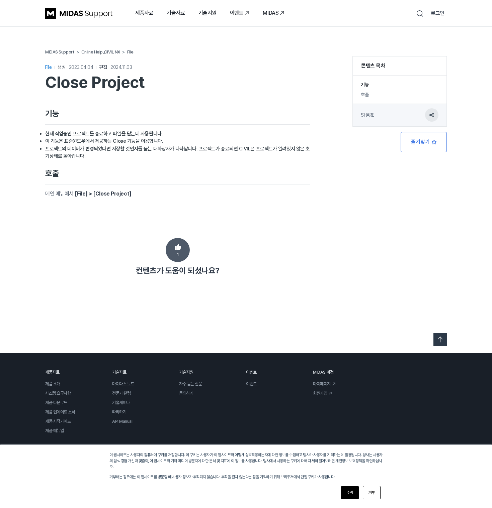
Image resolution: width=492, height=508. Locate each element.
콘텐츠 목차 (373, 65)
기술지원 (207, 13)
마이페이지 (322, 383)
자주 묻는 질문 (190, 383)
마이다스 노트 (123, 383)
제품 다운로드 (56, 402)
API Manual (122, 421)
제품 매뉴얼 (54, 430)
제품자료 (144, 13)
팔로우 (423, 142)
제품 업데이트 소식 (60, 411)
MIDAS (270, 13)
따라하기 (119, 411)
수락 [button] (350, 492)
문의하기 (186, 393)
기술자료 (176, 13)
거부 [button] (371, 492)
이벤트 (237, 13)
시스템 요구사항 (58, 393)
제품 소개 (52, 383)
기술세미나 (121, 402)
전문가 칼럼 (121, 393)
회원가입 (320, 393)
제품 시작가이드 (58, 421)
